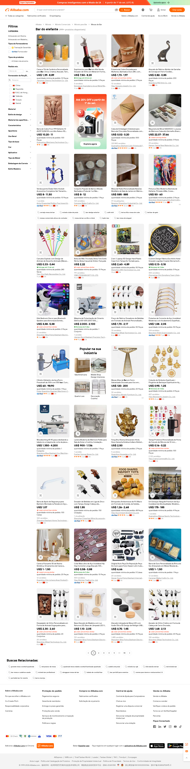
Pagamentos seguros (50, 696)
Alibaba (38, 24)
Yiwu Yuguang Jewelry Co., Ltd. (123, 86)
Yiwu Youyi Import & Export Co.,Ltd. (125, 513)
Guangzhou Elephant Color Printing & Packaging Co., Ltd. (127, 146)
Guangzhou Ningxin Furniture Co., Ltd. (126, 395)
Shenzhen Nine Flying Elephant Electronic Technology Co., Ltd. (53, 335)
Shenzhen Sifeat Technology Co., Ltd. (126, 333)
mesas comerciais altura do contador (53, 218)
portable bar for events (19, 678)
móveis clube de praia (70, 212)
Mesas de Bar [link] (96, 24)
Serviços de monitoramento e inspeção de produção (58, 717)
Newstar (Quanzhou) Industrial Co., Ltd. (126, 203)
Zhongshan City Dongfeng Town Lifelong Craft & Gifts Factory (165, 275)
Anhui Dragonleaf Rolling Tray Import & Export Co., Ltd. (53, 203)
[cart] (151, 10)
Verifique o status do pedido (164, 706)
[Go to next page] (129, 653)
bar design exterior (93, 212)
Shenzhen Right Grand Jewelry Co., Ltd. (164, 333)
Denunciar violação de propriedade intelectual (130, 717)
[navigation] (20, 339)
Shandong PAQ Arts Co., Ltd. (160, 83)
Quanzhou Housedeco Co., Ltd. (123, 454)
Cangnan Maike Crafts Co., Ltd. (86, 203)
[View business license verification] (118, 765)
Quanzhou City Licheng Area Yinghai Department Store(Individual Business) (53, 580)
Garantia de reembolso (51, 701)
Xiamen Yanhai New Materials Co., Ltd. (164, 145)
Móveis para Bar (80, 24)
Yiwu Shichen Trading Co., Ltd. (86, 580)
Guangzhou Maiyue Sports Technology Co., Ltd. (165, 516)
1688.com (68, 757)
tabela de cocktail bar (94, 672)
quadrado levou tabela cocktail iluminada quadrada (82, 667)
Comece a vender (160, 701)
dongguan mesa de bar (70, 672)
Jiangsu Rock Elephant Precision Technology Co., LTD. (90, 337)
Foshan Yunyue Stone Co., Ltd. (86, 454)
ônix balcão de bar (152, 667)
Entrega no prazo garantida (53, 706)
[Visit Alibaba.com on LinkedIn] (159, 726)
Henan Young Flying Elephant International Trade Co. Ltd (127, 578)
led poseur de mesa (49, 667)
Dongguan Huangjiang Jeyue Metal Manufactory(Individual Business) (90, 86)
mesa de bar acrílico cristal (85, 218)
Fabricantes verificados (88, 696)
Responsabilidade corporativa (17, 706)
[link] (186, 744)
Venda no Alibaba (160, 696)
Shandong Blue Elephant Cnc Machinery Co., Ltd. (53, 453)
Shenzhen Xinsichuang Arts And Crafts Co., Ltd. (165, 200)
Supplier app (83, 746)
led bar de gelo (152, 212)
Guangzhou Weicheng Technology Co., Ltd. (53, 142)
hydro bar (105, 218)
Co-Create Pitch (11, 701)
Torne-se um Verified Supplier (165, 711)
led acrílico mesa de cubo (130, 212)
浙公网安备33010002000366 (137, 765)
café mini (110, 212)
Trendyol (122, 757)
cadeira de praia (114, 667)
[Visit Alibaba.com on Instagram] (170, 726)
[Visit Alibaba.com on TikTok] (180, 726)
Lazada (95, 757)
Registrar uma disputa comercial (129, 706)
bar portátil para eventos (119, 672)
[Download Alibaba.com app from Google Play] (176, 745)
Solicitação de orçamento (89, 701)
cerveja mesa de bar (47, 212)
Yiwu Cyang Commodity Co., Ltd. (162, 459)
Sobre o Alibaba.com (14, 691)
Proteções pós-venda (51, 711)
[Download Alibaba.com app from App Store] (157, 745)
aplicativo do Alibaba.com (135, 746)
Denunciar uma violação (125, 723)
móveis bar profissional (46, 672)
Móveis (48, 24)
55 (124, 653)
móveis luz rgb (133, 667)
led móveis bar (171, 667)
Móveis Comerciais (62, 24)
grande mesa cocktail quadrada (22, 667)
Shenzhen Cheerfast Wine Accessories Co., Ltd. (90, 518)
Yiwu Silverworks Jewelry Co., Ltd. (162, 397)
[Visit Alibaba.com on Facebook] (154, 726)
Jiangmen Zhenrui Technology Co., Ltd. (52, 80)
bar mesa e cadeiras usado (21, 672)
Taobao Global (105, 757)
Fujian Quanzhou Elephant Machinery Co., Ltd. (53, 391)
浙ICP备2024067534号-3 (161, 765)
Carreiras (9, 711)
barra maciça (40, 678)
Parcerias (157, 716)
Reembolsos (121, 711)
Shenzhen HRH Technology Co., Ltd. (125, 270)
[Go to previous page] (88, 653)
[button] (116, 9)
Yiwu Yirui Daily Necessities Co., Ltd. (51, 274)
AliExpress (58, 757)
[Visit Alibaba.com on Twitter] (164, 726)
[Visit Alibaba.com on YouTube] (175, 726)
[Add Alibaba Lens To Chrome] (45, 745)
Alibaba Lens (19, 746)
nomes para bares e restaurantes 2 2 (149, 672)
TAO (115, 757)
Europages (132, 757)
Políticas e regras (49, 723)
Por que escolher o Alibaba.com (18, 696)
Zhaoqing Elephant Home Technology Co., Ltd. (53, 520)
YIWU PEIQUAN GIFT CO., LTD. (86, 275)
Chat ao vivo (121, 701)
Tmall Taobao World (82, 757)
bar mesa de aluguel (124, 218)
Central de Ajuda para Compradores (130, 696)
